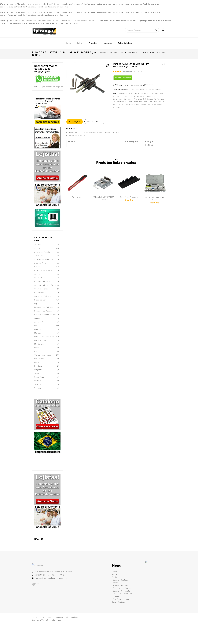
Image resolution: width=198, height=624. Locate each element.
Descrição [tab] (74, 122)
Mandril (37, 329)
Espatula (38, 303)
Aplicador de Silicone (43, 259)
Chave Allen (39, 278)
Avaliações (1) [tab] (94, 122)
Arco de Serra (40, 263)
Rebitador (38, 366)
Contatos (107, 43)
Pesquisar (156, 30)
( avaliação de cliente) (132, 71)
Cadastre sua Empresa (122, 588)
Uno (37, 584)
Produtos (93, 43)
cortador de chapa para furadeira (165, 66)
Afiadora (38, 245)
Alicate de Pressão (42, 252)
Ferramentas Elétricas (43, 307)
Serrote (37, 381)
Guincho (38, 318)
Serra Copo (39, 377)
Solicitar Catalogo (120, 580)
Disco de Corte (41, 300)
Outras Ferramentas (115, 52)
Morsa (37, 348)
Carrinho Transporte (43, 270)
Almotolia (38, 256)
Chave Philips (40, 292)
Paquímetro (39, 359)
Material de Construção (134, 90)
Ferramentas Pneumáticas (45, 311)
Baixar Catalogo (125, 43)
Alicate (37, 248)
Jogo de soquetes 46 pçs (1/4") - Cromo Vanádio (162, 67)
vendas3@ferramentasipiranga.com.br (51, 578)
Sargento (38, 370)
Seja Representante (121, 599)
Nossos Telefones (120, 585)
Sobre (80, 43)
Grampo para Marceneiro (45, 314)
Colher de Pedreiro (42, 296)
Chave (37, 274)
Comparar (149, 85)
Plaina (36, 362)
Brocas (37, 267)
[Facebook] (33, 584)
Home (68, 43)
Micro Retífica (40, 340)
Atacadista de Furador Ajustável (132, 93)
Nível (36, 351)
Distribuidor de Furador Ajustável (127, 99)
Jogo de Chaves (41, 322)
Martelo (37, 333)
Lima (36, 326)
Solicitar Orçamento (121, 591)
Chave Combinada (42, 281)
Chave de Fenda (41, 289)
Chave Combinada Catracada (46, 285)
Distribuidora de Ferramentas (139, 102)
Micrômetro (39, 344)
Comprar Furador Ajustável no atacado (138, 96)
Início (102, 52)
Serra (36, 373)
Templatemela (54, 620)
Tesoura (37, 384)
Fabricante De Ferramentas (135, 104)
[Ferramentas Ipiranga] (44, 31)
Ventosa (37, 388)
